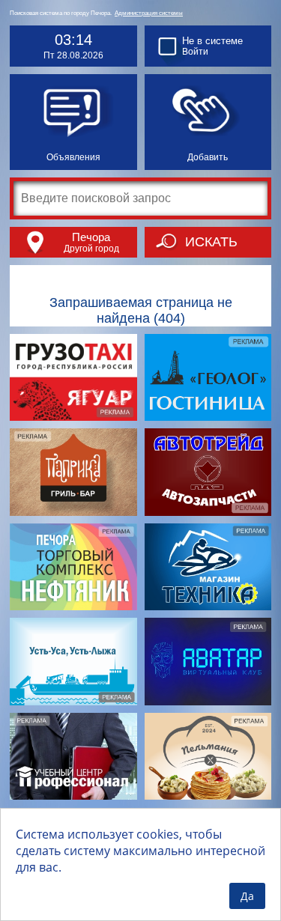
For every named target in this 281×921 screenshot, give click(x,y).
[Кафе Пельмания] (208, 756)
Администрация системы (149, 13)
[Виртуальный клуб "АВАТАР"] (208, 661)
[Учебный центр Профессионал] (73, 756)
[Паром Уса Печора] (73, 661)
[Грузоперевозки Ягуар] (73, 378)
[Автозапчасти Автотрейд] (208, 472)
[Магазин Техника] (208, 567)
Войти (195, 51)
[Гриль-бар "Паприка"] (73, 472)
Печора (91, 237)
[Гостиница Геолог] (208, 378)
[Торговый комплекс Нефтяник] (73, 567)
